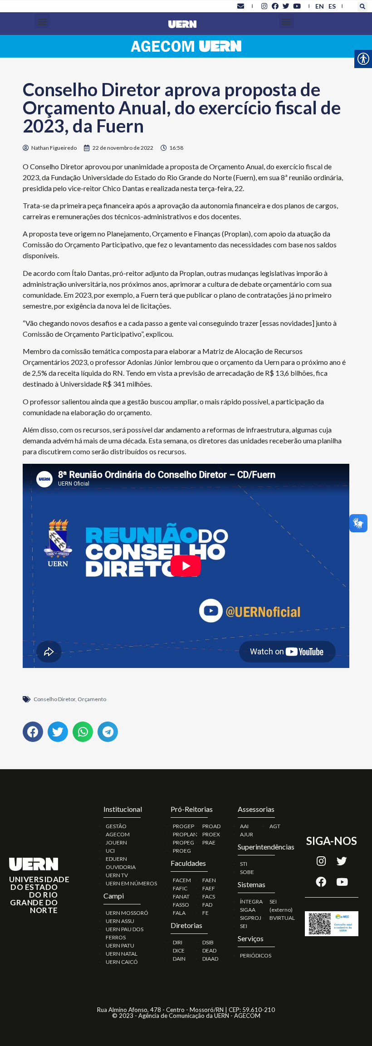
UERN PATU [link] (120, 945)
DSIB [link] (208, 942)
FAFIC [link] (180, 888)
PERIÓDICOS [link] (255, 955)
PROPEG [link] (183, 842)
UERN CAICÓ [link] (122, 961)
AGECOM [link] (118, 834)
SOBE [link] (247, 872)
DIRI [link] (177, 942)
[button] (362, 7)
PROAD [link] (211, 826)
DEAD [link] (209, 950)
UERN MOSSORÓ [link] (127, 912)
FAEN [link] (209, 880)
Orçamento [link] (92, 699)
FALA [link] (179, 912)
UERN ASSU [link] (120, 921)
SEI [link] (243, 926)
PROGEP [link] (183, 826)
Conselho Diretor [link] (54, 699)
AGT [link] (274, 826)
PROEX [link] (211, 834)
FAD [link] (207, 904)
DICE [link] (179, 950)
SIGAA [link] (247, 909)
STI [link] (243, 863)
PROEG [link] (182, 850)
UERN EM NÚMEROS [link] (131, 883)
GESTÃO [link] (116, 826)
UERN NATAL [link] (121, 953)
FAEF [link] (208, 888)
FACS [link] (208, 896)
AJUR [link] (246, 834)
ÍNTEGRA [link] (251, 901)
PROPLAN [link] (185, 834)
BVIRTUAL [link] (282, 917)
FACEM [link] (182, 880)
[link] (240, 5)
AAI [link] (244, 826)
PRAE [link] (208, 842)
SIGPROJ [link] (250, 917)
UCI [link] (110, 850)
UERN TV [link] (117, 875)
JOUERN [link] (116, 842)
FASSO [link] (181, 904)
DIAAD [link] (210, 958)
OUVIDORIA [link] (121, 867)
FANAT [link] (181, 896)
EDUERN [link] (116, 858)
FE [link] (205, 912)
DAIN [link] (179, 958)
